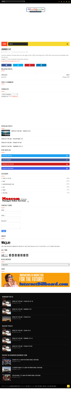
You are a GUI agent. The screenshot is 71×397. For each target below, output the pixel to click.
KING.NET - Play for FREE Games (49, 386)
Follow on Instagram (7, 168)
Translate (15, 96)
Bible (4, 181)
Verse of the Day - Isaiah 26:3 (21, 330)
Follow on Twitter (7, 155)
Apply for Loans (38, 386)
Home (4, 44)
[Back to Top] (68, 386)
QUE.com (28, 386)
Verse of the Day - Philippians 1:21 (12, 139)
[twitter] (61, 1)
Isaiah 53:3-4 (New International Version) (25, 360)
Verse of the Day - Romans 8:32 (22, 309)
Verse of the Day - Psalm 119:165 (22, 346)
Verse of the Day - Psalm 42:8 (21, 317)
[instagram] (67, 1)
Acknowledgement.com (8, 184)
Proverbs (5, 193)
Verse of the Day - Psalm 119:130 (11, 142)
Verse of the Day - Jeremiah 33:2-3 (12, 146)
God (4, 187)
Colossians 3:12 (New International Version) (26, 375)
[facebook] (59, 1)
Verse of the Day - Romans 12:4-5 (22, 338)
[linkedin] (64, 1)
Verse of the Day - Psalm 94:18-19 (22, 301)
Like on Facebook (6, 159)
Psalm (4, 190)
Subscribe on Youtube (8, 164)
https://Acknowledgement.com (10, 61)
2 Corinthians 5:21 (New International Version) (27, 367)
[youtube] (69, 1)
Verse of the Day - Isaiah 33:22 (21, 131)
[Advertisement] (35, 27)
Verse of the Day (7, 178)
